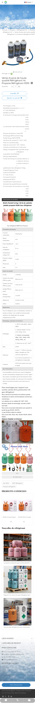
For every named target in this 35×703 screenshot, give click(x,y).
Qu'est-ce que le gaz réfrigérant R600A (10, 517)
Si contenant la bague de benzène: (14, 115)
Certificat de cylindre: (10, 140)
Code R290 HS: (8, 154)
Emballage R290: (8, 135)
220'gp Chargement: (9, 149)
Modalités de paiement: (10, 108)
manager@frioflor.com (10, 659)
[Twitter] (6, 696)
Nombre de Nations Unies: (11, 133)
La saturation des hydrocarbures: (14, 126)
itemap (23, 693)
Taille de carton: (8, 145)
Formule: (6, 177)
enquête (13, 93)
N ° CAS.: (6, 110)
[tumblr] (8, 696)
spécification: (7, 168)
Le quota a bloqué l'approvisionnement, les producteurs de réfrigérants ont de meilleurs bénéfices (17, 563)
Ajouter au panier (13, 98)
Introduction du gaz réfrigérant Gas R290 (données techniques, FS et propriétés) (25, 517)
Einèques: (6, 179)
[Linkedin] (3, 696)
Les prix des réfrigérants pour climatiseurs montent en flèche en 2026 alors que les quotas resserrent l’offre (17, 627)
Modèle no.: (7, 112)
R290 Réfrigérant (17, 483)
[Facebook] (11, 696)
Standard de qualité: (9, 184)
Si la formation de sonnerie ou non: (14, 186)
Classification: (7, 181)
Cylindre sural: (7, 147)
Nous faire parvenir (16, 685)
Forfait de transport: (9, 158)
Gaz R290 (6, 483)
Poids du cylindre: (8, 142)
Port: (4, 106)
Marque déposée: (8, 156)
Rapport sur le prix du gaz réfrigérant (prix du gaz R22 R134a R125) (17, 595)
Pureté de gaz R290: (9, 138)
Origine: (5, 170)
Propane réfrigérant (9, 486)
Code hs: (6, 172)
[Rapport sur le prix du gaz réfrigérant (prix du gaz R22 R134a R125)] (17, 579)
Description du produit (10, 199)
